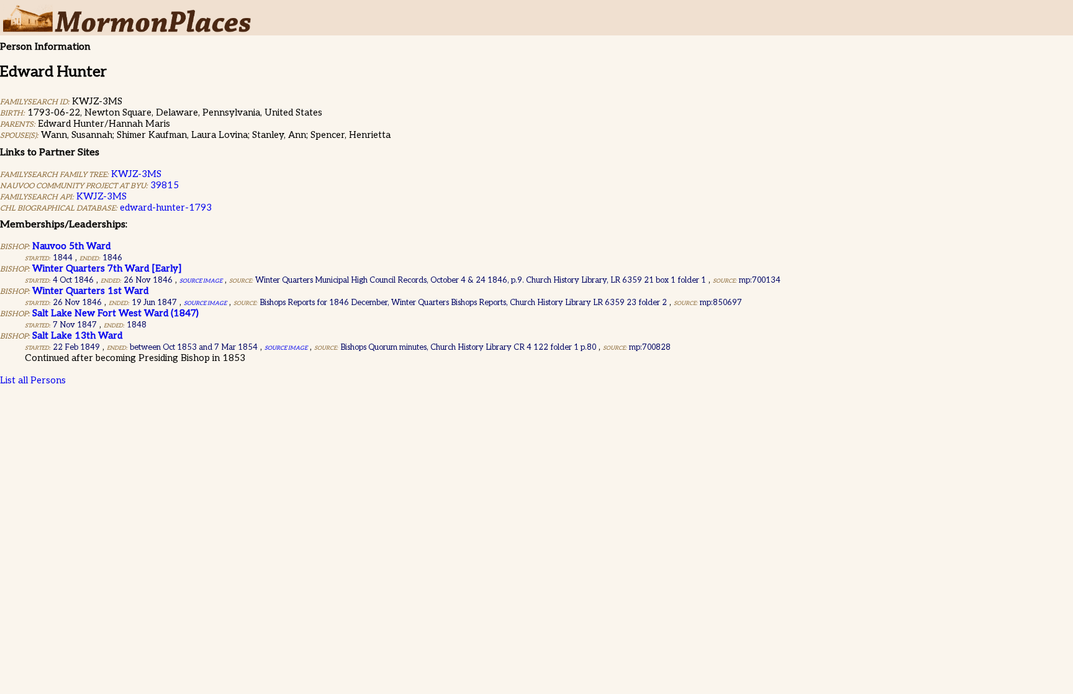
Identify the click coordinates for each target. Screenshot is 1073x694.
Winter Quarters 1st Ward (90, 290)
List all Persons (33, 380)
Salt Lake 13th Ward (77, 335)
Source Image (200, 281)
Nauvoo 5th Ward (71, 246)
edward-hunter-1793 (166, 207)
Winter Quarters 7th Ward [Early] (106, 268)
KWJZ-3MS (136, 174)
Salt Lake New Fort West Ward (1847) (115, 313)
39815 (164, 185)
